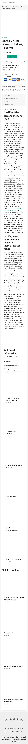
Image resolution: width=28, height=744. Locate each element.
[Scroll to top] (24, 741)
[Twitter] (10, 719)
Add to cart (12, 57)
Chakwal (23, 86)
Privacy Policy (19, 731)
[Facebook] (6, 719)
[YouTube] (18, 719)
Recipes (20, 728)
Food (19, 85)
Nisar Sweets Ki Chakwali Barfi (12, 90)
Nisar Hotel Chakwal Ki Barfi (9, 88)
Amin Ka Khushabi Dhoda (14, 465)
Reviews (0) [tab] (7, 101)
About (5, 731)
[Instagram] (14, 719)
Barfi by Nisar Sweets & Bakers (12, 86)
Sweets (22, 85)
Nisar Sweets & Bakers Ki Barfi (9, 89)
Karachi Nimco (10, 528)
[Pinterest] (21, 719)
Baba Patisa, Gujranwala (13, 559)
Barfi (4, 38)
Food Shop (13, 728)
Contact (11, 731)
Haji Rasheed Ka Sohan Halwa (13, 666)
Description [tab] (7, 95)
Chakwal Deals (14, 85)
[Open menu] (24, 2)
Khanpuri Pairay (11, 496)
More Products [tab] (8, 104)
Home (7, 728)
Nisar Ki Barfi (19, 88)
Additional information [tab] (11, 98)
